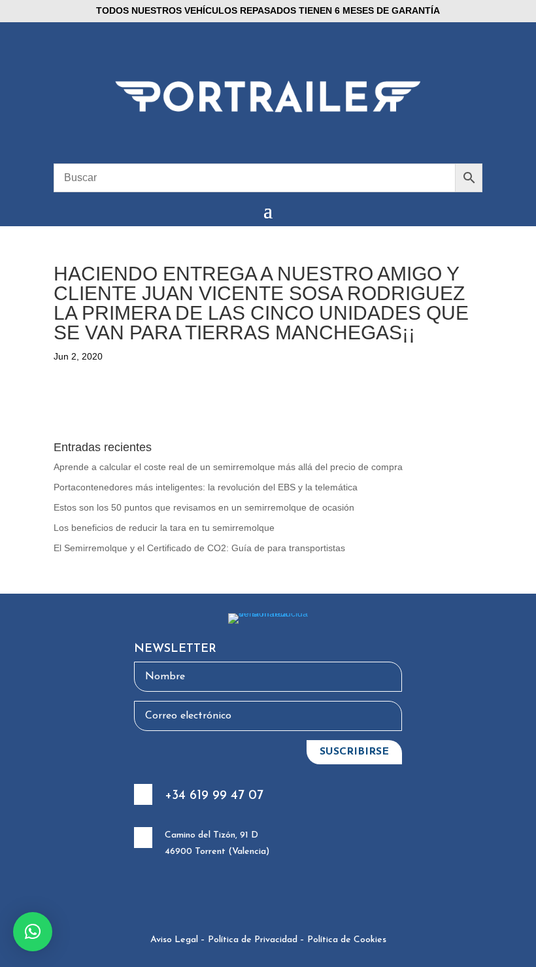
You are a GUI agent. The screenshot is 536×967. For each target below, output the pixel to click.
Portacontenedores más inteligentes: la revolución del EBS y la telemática (206, 487)
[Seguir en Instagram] (213, 894)
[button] (32, 931)
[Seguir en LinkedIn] (246, 894)
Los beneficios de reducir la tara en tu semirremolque (164, 527)
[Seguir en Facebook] (180, 894)
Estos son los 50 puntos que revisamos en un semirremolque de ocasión (204, 507)
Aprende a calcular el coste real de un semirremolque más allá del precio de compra (228, 467)
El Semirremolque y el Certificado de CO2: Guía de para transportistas (199, 548)
